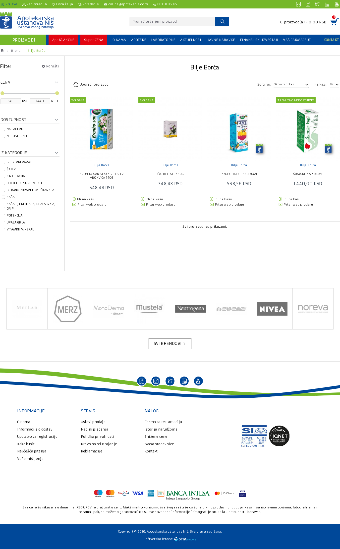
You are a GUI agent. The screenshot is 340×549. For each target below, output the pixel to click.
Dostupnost (13, 119)
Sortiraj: (264, 84)
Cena (5, 82)
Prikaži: (320, 84)
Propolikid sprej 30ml (239, 174)
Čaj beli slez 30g (170, 174)
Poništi (52, 66)
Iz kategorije (13, 153)
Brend (15, 51)
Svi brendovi (167, 343)
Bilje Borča (102, 165)
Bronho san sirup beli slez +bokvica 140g (101, 176)
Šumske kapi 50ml (308, 174)
